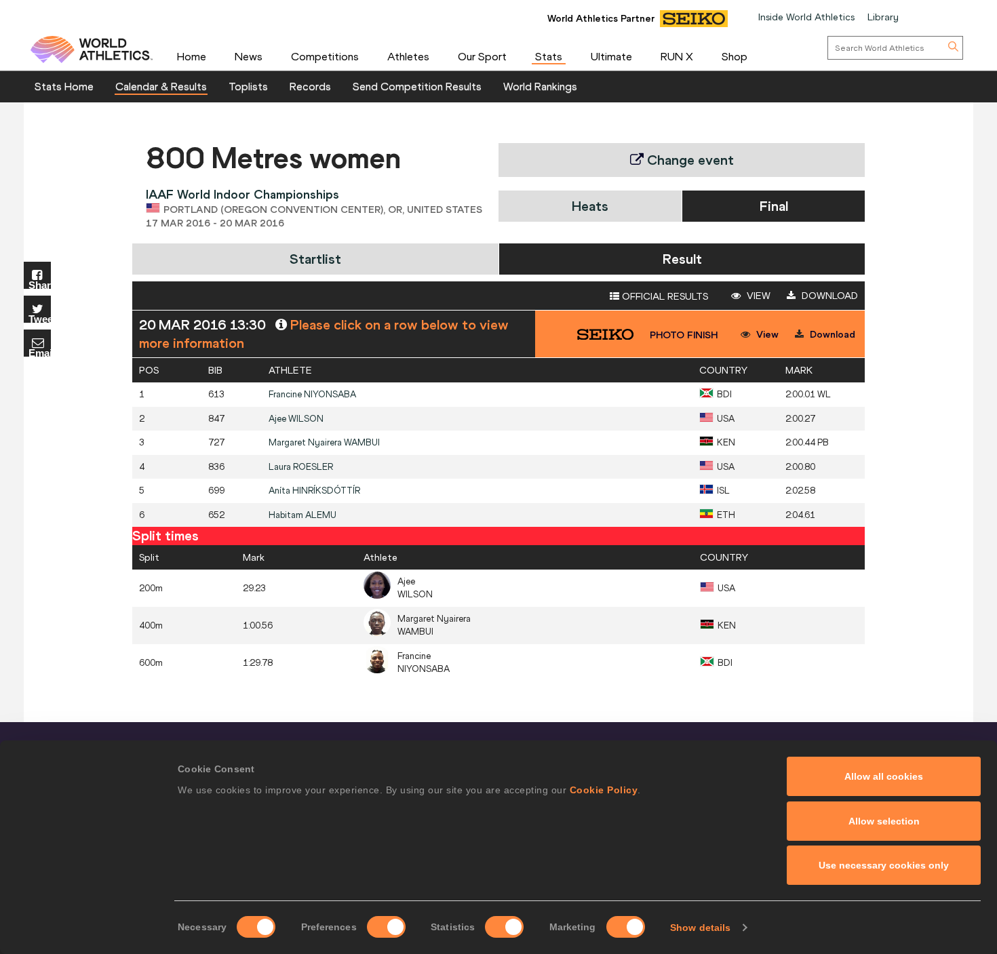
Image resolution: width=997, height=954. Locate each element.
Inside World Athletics (806, 17)
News (248, 56)
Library (883, 17)
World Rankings (540, 86)
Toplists (248, 86)
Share (39, 284)
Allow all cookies (883, 776)
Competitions (325, 56)
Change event (689, 159)
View (757, 296)
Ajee (296, 418)
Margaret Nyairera (324, 442)
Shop (734, 56)
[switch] (386, 927)
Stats (548, 56)
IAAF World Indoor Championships (242, 194)
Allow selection (884, 821)
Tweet (39, 318)
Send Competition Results (417, 86)
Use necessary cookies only (884, 865)
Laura (301, 467)
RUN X (677, 56)
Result (682, 258)
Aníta (314, 490)
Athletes (408, 56)
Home (191, 56)
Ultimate (611, 56)
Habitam (302, 515)
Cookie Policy (604, 789)
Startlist (315, 258)
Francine (312, 394)
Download (828, 296)
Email (39, 352)
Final (774, 205)
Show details (700, 927)
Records (310, 86)
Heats (590, 205)
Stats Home (64, 86)
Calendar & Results (161, 86)
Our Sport (482, 56)
